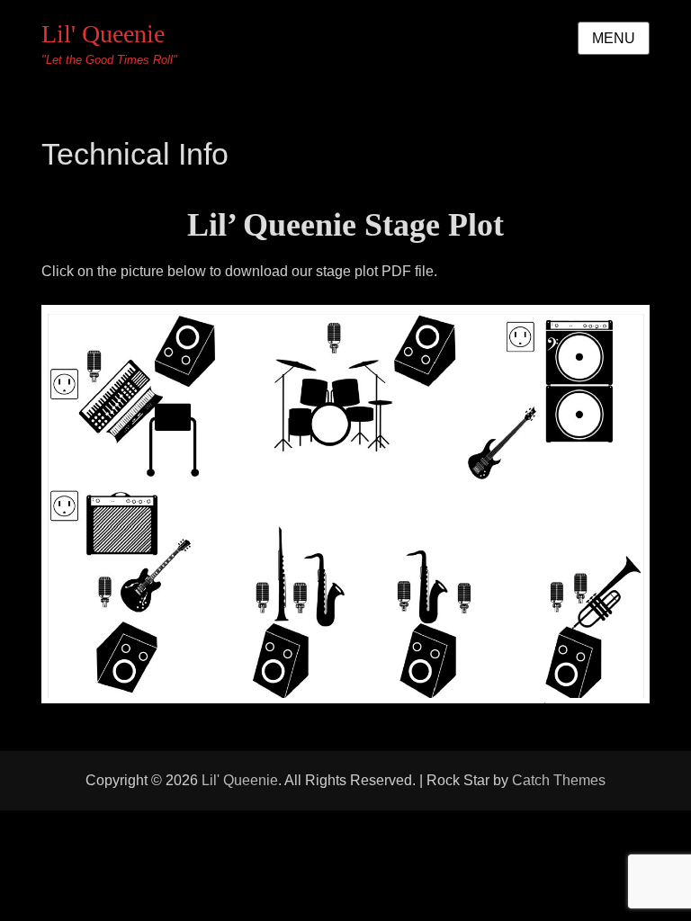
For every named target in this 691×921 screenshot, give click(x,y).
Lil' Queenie (103, 34)
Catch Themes (559, 780)
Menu (613, 38)
